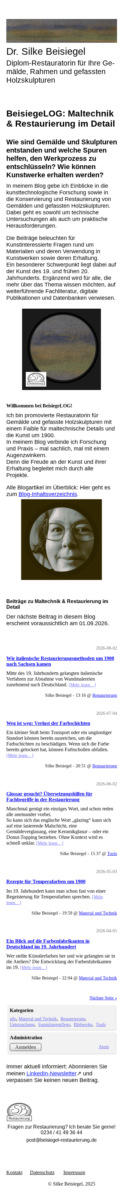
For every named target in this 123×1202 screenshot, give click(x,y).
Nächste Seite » (103, 997)
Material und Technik (98, 913)
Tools (112, 853)
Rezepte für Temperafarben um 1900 (45, 881)
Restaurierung (104, 695)
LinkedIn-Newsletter (51, 1073)
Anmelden (25, 1047)
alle (13, 1018)
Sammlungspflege (54, 1024)
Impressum (74, 1172)
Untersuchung (22, 1024)
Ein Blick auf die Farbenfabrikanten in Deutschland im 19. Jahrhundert (48, 943)
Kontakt (14, 1172)
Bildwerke (83, 1024)
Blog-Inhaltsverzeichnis (48, 494)
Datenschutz (42, 1172)
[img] (61, 31)
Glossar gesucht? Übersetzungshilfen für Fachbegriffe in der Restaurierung (49, 796)
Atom (104, 1046)
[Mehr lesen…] (82, 684)
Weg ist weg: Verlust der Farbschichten (48, 723)
